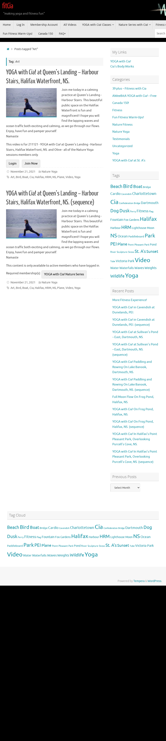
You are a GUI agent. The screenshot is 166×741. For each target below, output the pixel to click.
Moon (150, 228)
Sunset (152, 251)
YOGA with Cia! (120, 61)
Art (13, 177)
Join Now (31, 163)
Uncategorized (122, 146)
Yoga (77, 177)
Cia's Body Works (122, 66)
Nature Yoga (49, 171)
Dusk (124, 211)
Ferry (133, 211)
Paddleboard (136, 236)
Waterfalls (126, 268)
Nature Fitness (122, 125)
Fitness (117, 110)
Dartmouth (150, 203)
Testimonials (121, 139)
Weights (150, 268)
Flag (151, 211)
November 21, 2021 (23, 171)
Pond (153, 244)
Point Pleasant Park (138, 244)
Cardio (115, 193)
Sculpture (122, 252)
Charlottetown (144, 193)
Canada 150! (120, 103)
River (113, 252)
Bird (18, 177)
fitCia (7, 6)
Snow (131, 252)
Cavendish (126, 194)
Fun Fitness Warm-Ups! (128, 117)
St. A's (140, 251)
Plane (60, 177)
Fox (126, 220)
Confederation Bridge (129, 203)
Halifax (39, 177)
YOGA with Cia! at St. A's (128, 160)
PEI (113, 244)
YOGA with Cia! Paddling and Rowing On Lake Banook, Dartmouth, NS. (132, 367)
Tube (112, 261)
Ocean (123, 236)
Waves (139, 268)
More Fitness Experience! (129, 300)
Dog (114, 211)
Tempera (139, 581)
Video (69, 177)
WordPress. (155, 581)
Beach (116, 186)
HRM (48, 177)
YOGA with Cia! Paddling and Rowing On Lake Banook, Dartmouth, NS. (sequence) (132, 385)
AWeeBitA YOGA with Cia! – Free (134, 96)
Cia (32, 177)
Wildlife (117, 276)
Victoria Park (125, 261)
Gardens (134, 220)
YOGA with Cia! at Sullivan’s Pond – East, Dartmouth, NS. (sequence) (135, 350)
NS (54, 177)
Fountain (116, 220)
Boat (25, 177)
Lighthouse (139, 228)
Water (114, 268)
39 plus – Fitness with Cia (129, 89)
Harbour (115, 228)
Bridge (147, 187)
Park (150, 236)
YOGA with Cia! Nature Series (64, 274)
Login (13, 163)
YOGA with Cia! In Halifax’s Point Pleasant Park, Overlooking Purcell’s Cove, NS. (134, 439)
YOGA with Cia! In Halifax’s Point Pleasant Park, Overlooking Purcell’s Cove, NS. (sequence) (134, 457)
